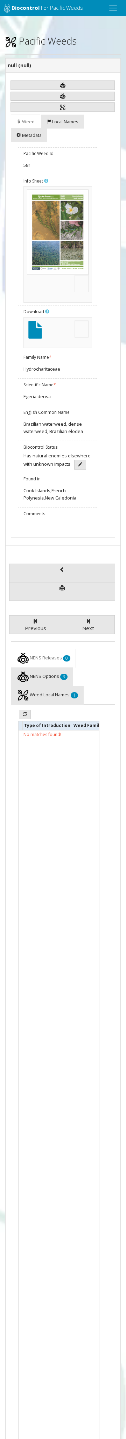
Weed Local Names (53, 695)
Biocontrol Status (40, 447)
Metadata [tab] (32, 135)
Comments (34, 514)
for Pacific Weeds (47, 7)
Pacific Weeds (46, 40)
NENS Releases (49, 658)
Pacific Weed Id (38, 153)
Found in (32, 479)
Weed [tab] (28, 121)
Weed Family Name (95, 725)
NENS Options (47, 676)
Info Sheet (33, 181)
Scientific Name (39, 385)
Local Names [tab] (65, 121)
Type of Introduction (47, 725)
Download (34, 312)
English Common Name (46, 412)
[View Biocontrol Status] (80, 465)
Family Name (37, 357)
